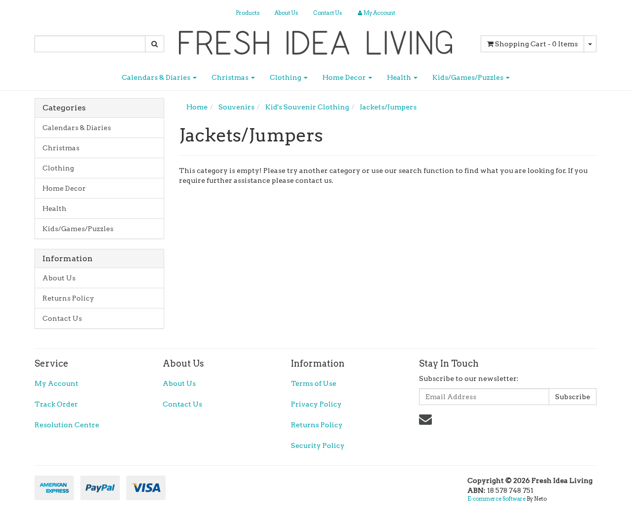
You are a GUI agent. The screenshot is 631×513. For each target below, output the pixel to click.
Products (248, 12)
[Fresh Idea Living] (316, 39)
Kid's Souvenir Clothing (307, 107)
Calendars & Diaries (157, 77)
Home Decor (344, 77)
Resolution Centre (67, 425)
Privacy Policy (316, 404)
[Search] (154, 43)
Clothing (286, 77)
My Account (56, 383)
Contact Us (327, 12)
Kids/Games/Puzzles (468, 77)
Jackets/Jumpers (388, 107)
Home (197, 107)
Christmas (230, 77)
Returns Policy (68, 298)
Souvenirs (236, 107)
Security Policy (318, 445)
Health (400, 77)
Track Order (56, 404)
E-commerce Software (496, 498)
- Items (536, 44)
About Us (286, 12)
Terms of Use (313, 383)
